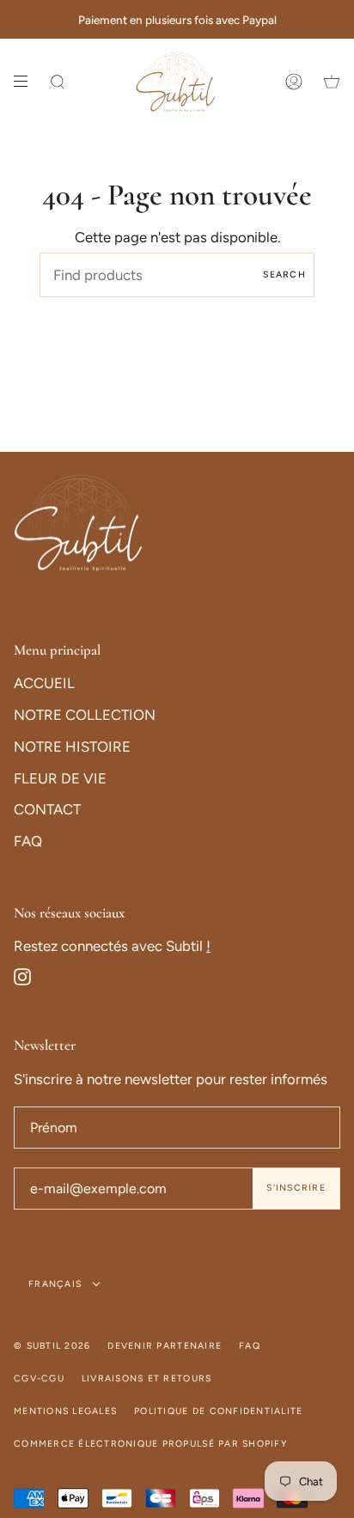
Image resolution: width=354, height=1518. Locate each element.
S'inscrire (296, 1187)
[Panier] (331, 82)
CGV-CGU (39, 1378)
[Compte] (293, 82)
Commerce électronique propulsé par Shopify (150, 1443)
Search (284, 274)
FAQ (28, 841)
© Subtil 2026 (52, 1345)
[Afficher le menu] (27, 81)
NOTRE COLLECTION (85, 714)
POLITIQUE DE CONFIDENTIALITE (218, 1411)
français (56, 1283)
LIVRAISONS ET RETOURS (146, 1378)
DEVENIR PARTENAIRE (164, 1345)
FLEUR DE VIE (60, 778)
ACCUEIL (44, 683)
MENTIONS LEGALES (65, 1411)
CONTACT (47, 809)
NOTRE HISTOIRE (72, 746)
